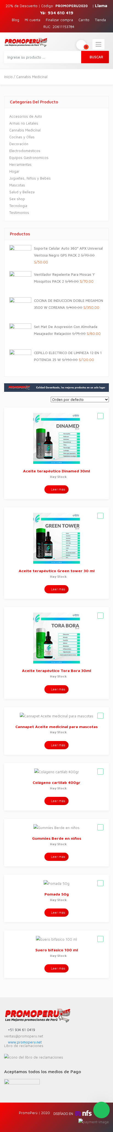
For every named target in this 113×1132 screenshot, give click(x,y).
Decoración (18, 144)
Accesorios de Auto (25, 116)
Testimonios (19, 212)
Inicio (8, 77)
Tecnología (18, 205)
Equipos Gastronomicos (29, 157)
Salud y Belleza (22, 192)
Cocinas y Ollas (22, 137)
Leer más (57, 489)
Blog (15, 20)
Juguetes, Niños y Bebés (30, 178)
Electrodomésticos (24, 150)
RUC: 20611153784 (58, 26)
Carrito (83, 20)
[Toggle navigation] (98, 44)
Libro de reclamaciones (23, 1045)
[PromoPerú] (26, 42)
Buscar (96, 57)
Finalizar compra (59, 20)
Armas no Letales (23, 123)
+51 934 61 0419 (21, 1030)
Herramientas (20, 164)
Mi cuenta (32, 20)
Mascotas (17, 185)
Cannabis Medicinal (25, 130)
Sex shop (17, 199)
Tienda (100, 20)
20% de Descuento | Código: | (50, 6)
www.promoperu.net (24, 1042)
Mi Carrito (86, 46)
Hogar (14, 171)
